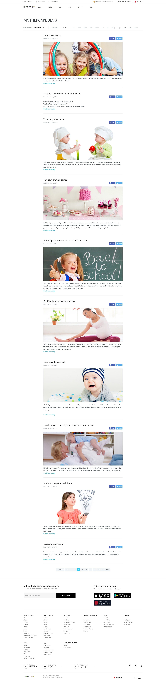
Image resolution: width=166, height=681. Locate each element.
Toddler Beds (87, 622)
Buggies (66, 631)
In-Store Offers (128, 622)
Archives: (54, 27)
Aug (113, 28)
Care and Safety (88, 629)
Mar (85, 28)
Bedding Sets (87, 626)
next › (107, 569)
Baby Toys (107, 622)
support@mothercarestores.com (90, 667)
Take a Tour (27, 651)
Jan (74, 28)
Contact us (47, 645)
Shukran (26, 654)
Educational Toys (109, 624)
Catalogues (127, 620)
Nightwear (47, 635)
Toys (69, 7)
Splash (65, 645)
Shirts (45, 620)
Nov (130, 28)
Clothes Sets (47, 637)
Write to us (27, 647)
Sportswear (47, 629)
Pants (25, 631)
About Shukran (104, 1)
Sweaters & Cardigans (30, 635)
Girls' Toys (107, 620)
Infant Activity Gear (69, 622)
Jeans (25, 629)
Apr (91, 28)
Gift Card (97, 1)
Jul (108, 28)
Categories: (27, 27)
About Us (26, 645)
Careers (26, 649)
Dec (136, 28)
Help (45, 643)
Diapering (67, 633)
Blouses (26, 624)
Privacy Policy (28, 656)
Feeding (86, 631)
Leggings (26, 633)
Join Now (110, 1)
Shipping (46, 647)
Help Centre (47, 654)
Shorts (25, 626)
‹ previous (60, 569)
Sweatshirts (47, 631)
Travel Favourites (129, 618)
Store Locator (128, 624)
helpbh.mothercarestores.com (58, 667)
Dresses (26, 618)
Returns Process (48, 650)
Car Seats (66, 620)
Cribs (85, 618)
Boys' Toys (107, 618)
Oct (124, 28)
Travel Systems (68, 629)
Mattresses (87, 624)
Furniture (86, 620)
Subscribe (66, 595)
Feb (79, 28)
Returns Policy (48, 652)
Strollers (66, 626)
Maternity (80, 7)
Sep (119, 28)
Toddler (50, 7)
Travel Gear (67, 618)
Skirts (25, 620)
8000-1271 (33, 667)
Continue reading (49, 83)
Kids (60, 7)
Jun (102, 28)
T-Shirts (26, 622)
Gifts (90, 7)
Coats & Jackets (28, 637)
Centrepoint (67, 647)
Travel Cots (67, 624)
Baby (39, 7)
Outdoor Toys (108, 626)
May (97, 28)
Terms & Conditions (29, 658)
